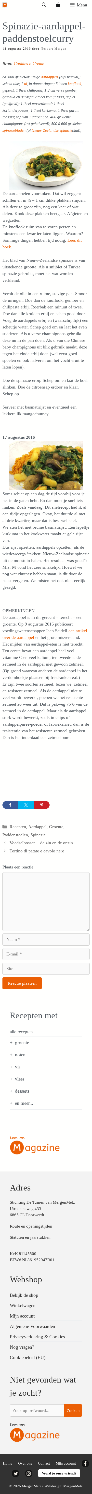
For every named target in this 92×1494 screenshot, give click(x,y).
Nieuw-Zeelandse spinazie (52, 130)
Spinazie (38, 834)
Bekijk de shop (24, 1295)
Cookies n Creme (29, 63)
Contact (44, 1463)
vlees (19, 1079)
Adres (20, 1187)
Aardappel (37, 826)
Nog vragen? (22, 1347)
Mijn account (22, 1316)
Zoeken (73, 1410)
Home (7, 1463)
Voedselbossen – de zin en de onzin (41, 842)
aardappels (50, 77)
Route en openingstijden (31, 1226)
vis (17, 1066)
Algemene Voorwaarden (32, 1326)
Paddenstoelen (15, 834)
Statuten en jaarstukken (30, 1237)
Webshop (26, 1279)
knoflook (74, 84)
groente (22, 1042)
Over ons (25, 1463)
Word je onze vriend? (59, 1473)
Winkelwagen (23, 1305)
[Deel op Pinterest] (42, 805)
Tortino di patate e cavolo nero (37, 850)
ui (25, 84)
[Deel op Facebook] (10, 805)
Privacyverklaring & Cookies (37, 1336)
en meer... (24, 1103)
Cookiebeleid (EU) (27, 1357)
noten (20, 1054)
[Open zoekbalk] (44, 5)
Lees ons (17, 1137)
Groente (56, 826)
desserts (22, 1091)
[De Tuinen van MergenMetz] (4, 5)
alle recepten (21, 1031)
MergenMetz (73, 1486)
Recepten (18, 826)
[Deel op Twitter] (26, 805)
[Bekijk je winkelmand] (58, 5)
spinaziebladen (14, 130)
